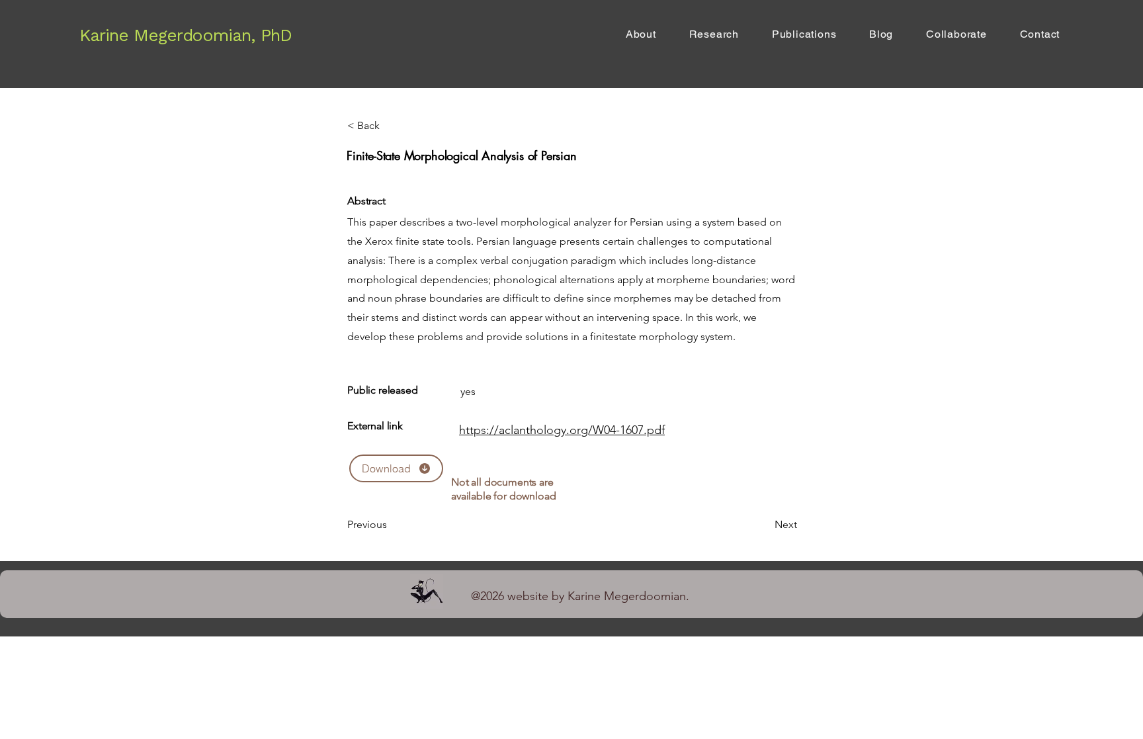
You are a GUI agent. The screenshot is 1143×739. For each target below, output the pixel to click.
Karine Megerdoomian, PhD (185, 35)
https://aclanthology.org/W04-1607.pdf (562, 430)
